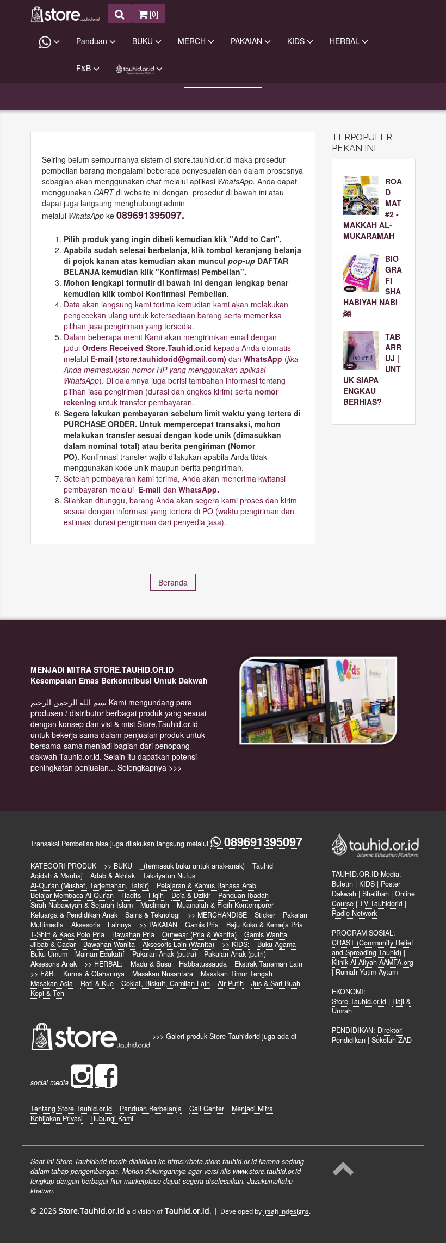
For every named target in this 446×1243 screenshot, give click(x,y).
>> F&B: (42, 974)
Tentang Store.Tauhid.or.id (71, 1108)
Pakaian (295, 915)
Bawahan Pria (133, 934)
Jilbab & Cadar (53, 944)
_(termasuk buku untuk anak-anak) (192, 866)
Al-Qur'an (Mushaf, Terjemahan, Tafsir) (89, 885)
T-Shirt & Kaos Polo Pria (67, 934)
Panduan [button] (92, 40)
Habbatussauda (203, 964)
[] (152, 13)
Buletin (342, 884)
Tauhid (262, 866)
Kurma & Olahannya (94, 974)
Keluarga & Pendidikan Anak (73, 915)
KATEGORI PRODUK (63, 866)
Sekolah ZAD (391, 1040)
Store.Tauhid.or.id (359, 1001)
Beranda (173, 582)
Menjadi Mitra (252, 1108)
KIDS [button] (297, 40)
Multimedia (47, 925)
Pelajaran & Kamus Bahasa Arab (206, 885)
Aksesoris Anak (53, 964)
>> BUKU (118, 866)
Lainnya (120, 925)
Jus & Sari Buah (275, 983)
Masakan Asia (51, 983)
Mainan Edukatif (100, 954)
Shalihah (375, 894)
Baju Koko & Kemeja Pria (264, 925)
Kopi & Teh (47, 993)
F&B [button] (84, 68)
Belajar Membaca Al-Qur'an (72, 895)
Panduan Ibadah (243, 895)
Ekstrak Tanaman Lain (268, 964)
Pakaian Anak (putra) (164, 954)
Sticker (265, 915)
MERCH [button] (193, 40)
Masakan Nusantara (162, 974)
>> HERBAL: (103, 964)
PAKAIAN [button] (247, 40)
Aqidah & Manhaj (56, 876)
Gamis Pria (202, 925)
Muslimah (154, 905)
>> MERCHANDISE (217, 915)
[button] (49, 42)
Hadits (131, 895)
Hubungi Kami (111, 1118)
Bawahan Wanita (109, 944)
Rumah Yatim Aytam (367, 972)
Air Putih (231, 983)
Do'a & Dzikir (190, 895)
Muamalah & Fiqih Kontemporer (225, 905)
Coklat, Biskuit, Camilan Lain (165, 983)
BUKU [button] (143, 40)
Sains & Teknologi (152, 915)
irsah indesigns (286, 1211)
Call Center (206, 1108)
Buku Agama (276, 944)
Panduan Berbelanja (151, 1108)
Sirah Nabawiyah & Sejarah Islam (81, 905)
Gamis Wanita (265, 934)
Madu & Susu (151, 964)
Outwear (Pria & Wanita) (199, 934)
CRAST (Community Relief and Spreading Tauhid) (372, 947)
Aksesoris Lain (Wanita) (178, 944)
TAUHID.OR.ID (355, 874)
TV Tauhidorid (381, 903)
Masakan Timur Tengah (236, 974)
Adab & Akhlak (112, 876)
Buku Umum (48, 954)
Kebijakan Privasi (56, 1118)
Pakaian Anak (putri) (235, 954)
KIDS (367, 884)
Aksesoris (85, 925)
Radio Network (354, 913)
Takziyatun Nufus (169, 876)
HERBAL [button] (346, 40)
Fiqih (156, 895)
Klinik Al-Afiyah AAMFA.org (372, 962)
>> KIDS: (236, 944)
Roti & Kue (97, 983)
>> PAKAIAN (158, 925)
